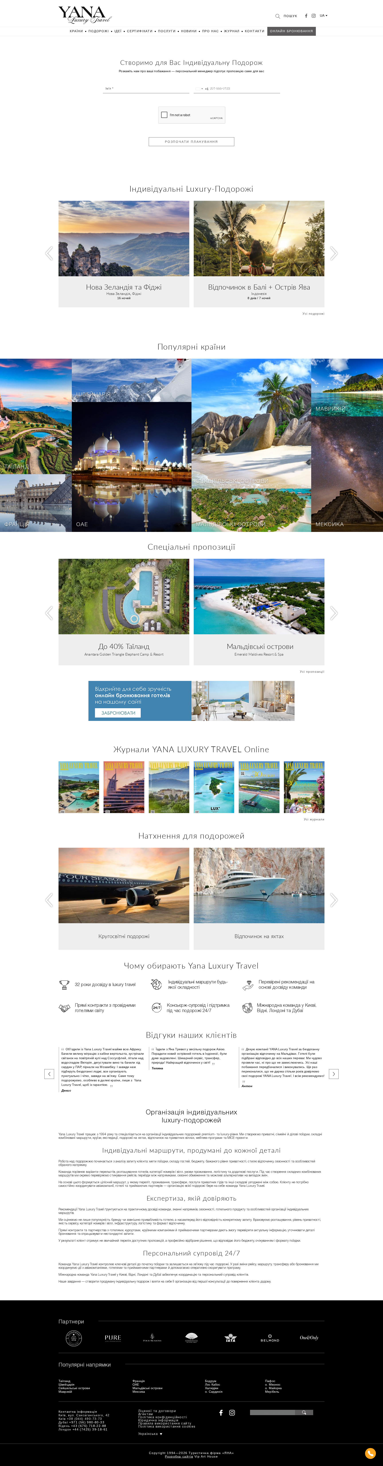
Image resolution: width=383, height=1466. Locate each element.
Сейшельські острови (232, 481)
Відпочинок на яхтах (259, 936)
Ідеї (118, 31)
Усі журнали (314, 819)
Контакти (255, 31)
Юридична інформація (158, 1420)
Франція (17, 524)
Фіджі (137, 294)
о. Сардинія (214, 1391)
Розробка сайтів (179, 1456)
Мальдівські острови (231, 524)
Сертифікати (140, 31)
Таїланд (16, 467)
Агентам (145, 1414)
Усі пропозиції (312, 671)
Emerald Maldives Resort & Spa (258, 654)
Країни (76, 31)
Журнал (232, 31)
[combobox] (201, 89)
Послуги (167, 31)
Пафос (270, 1381)
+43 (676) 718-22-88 (88, 1426)
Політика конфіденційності (162, 1417)
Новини (189, 31)
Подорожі (98, 31)
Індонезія (259, 294)
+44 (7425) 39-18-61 (90, 1429)
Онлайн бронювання (291, 31)
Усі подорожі (313, 313)
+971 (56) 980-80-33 (86, 1422)
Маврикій (331, 409)
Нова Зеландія (118, 294)
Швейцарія (93, 394)
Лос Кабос (212, 1384)
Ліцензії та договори (157, 1411)
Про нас (210, 31)
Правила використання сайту (164, 1423)
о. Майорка (273, 1388)
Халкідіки (211, 1388)
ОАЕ (82, 524)
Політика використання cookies (167, 1426)
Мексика (330, 524)
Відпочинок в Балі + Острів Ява (259, 287)
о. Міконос (272, 1384)
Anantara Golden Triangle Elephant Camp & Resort (123, 654)
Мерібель (272, 1391)
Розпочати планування (191, 141)
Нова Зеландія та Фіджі (124, 287)
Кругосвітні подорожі (123, 936)
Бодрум (210, 1381)
